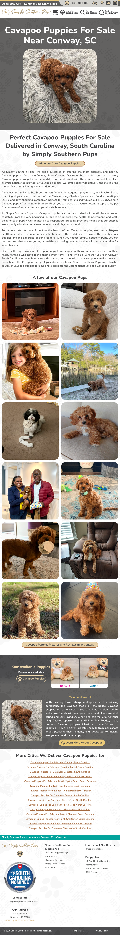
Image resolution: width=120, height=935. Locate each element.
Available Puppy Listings (56, 852)
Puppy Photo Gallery (55, 863)
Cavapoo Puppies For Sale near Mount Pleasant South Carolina (60, 814)
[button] (77, 3)
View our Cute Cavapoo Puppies (60, 163)
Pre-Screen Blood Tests (96, 868)
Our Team (50, 867)
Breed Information (94, 848)
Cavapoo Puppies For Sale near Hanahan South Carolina (60, 809)
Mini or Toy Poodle (96, 720)
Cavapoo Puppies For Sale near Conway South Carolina (60, 762)
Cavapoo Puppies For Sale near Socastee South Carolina (60, 772)
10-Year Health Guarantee (97, 861)
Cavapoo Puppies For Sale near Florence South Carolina (60, 786)
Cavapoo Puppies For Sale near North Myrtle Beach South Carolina (60, 781)
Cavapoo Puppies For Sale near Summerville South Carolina (60, 823)
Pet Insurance (91, 864)
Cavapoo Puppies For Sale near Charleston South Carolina (60, 828)
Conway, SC (47, 837)
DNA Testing (91, 872)
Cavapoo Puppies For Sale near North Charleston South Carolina (60, 819)
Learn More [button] (49, 4)
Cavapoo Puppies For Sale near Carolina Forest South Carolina (60, 767)
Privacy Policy (101, 930)
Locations (33, 837)
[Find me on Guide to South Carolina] (20, 877)
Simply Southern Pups (13, 837)
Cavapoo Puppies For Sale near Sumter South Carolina (60, 795)
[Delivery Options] (94, 3)
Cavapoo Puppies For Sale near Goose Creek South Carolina (60, 800)
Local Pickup (51, 856)
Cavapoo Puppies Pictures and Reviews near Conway (60, 645)
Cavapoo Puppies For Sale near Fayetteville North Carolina (60, 804)
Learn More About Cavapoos (84, 743)
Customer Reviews (54, 860)
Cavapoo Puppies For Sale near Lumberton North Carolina (60, 790)
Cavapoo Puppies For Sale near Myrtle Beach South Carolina (60, 776)
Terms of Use (77, 930)
